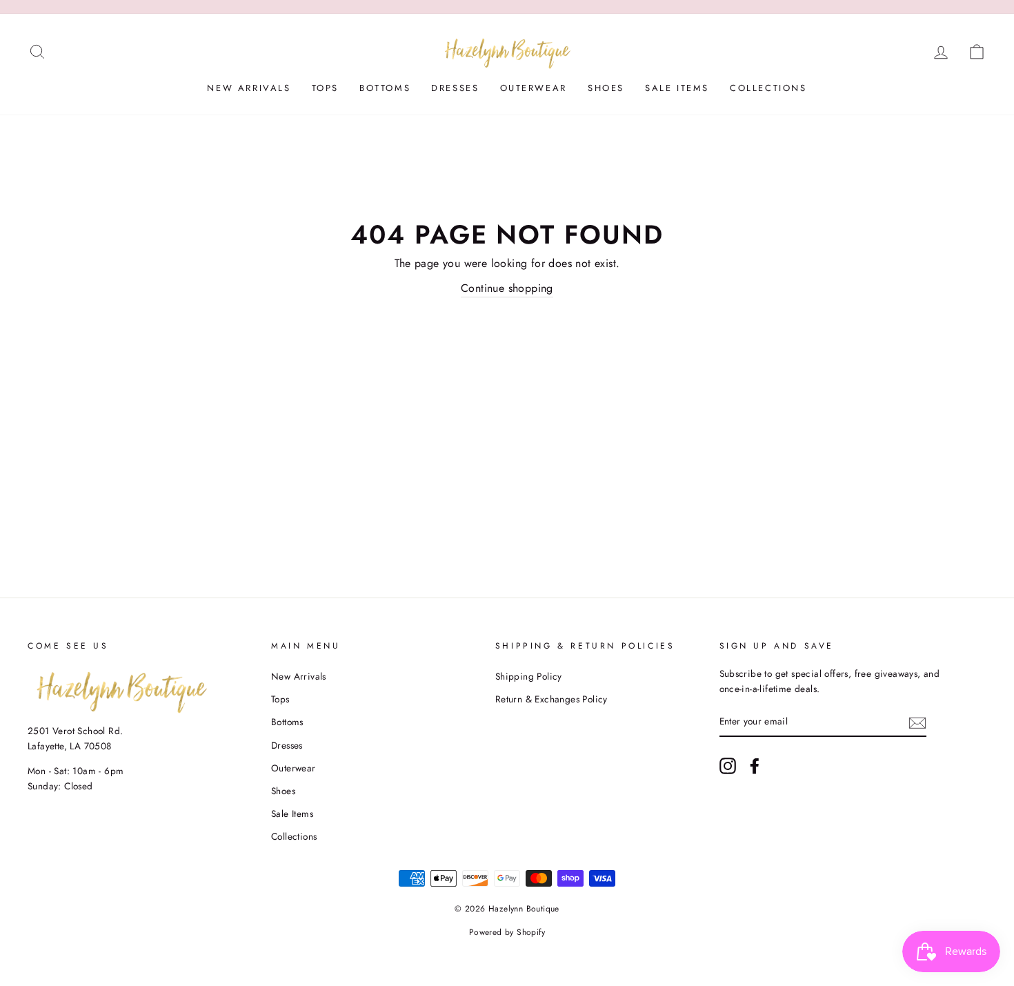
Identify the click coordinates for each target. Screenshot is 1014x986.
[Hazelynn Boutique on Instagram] (727, 766)
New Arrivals (248, 88)
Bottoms (384, 88)
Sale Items (677, 88)
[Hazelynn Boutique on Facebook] (754, 766)
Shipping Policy (528, 676)
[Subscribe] (917, 722)
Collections (768, 88)
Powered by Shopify (507, 932)
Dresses (455, 88)
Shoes (606, 88)
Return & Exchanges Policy (551, 699)
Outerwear (533, 88)
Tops (325, 88)
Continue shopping (507, 288)
